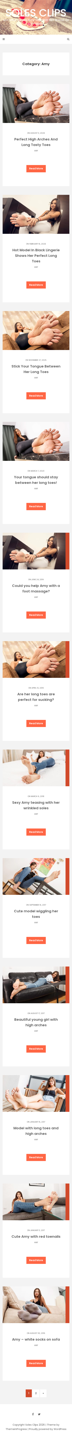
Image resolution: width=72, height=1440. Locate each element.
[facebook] (32, 1414)
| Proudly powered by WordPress (47, 1429)
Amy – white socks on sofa (36, 1339)
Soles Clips (36, 16)
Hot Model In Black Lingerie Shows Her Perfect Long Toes (36, 256)
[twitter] (39, 1414)
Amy (36, 150)
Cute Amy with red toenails (36, 1236)
